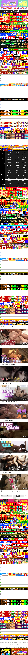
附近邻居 (9, 162)
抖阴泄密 (24, 180)
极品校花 (9, 186)
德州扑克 (24, 167)
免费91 (16, 178)
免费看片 (9, 178)
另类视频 (24, 159)
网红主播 (17, 152)
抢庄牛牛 (17, 167)
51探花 (24, 173)
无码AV (2, 174)
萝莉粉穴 (17, 180)
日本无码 (24, 152)
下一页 (22, 495)
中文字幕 (17, 157)
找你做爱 (24, 162)
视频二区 (3, 158)
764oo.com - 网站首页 (11, 11)
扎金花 (16, 170)
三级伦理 (9, 157)
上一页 (6, 495)
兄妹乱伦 (17, 183)
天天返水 (24, 170)
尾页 (14, 497)
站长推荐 (3, 163)
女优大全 (17, 175)
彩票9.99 (9, 170)
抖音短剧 (9, 173)
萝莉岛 (24, 175)
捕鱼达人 (9, 167)
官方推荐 (3, 169)
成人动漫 (24, 154)
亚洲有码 (9, 154)
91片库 (9, 175)
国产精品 (9, 152)
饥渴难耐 (17, 162)
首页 (2, 495)
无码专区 (3, 179)
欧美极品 (17, 154)
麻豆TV (16, 173)
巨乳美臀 (24, 157)
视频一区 (3, 153)
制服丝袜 (17, 159)
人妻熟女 (9, 159)
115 (11, 495)
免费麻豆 (9, 180)
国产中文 (9, 183)
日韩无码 (24, 186)
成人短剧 (24, 183)
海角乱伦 (24, 178)
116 (14, 495)
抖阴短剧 (17, 186)
